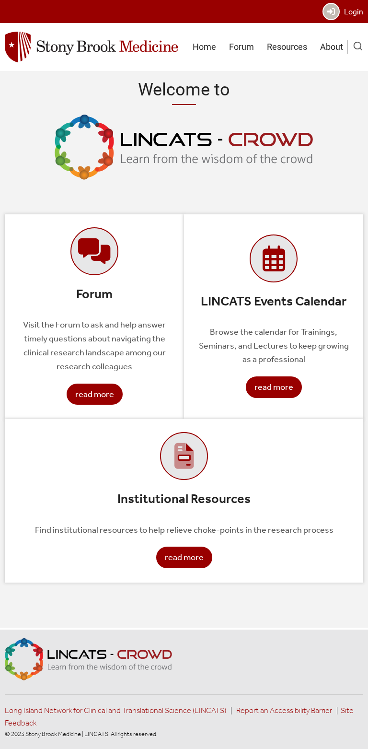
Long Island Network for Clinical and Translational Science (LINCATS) (115, 710)
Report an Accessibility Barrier (284, 710)
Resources (287, 47)
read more (94, 394)
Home (204, 47)
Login (351, 11)
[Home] (91, 46)
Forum (241, 47)
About (331, 47)
